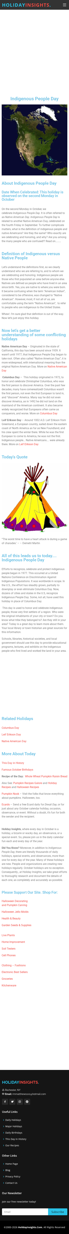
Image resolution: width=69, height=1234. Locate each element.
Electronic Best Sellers (15, 972)
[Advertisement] (34, 50)
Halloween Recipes (28, 787)
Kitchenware (9, 985)
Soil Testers (8, 948)
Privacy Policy (12, 1176)
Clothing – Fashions (14, 965)
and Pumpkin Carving (14, 905)
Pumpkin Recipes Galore (27, 783)
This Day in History (13, 763)
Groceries (7, 978)
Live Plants (8, 935)
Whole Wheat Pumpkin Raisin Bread (46, 776)
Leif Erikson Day (29, 444)
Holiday (26, 5)
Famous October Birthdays (17, 769)
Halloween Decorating (15, 901)
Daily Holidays (13, 1120)
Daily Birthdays (13, 1133)
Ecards (6, 804)
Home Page (11, 1164)
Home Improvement (13, 942)
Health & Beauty (11, 918)
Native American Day (14, 741)
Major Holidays (13, 1126)
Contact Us (11, 1183)
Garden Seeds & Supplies (16, 925)
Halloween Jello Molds (15, 911)
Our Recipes (12, 1145)
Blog (7, 1170)
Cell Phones (9, 955)
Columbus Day (48, 413)
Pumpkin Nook (10, 793)
